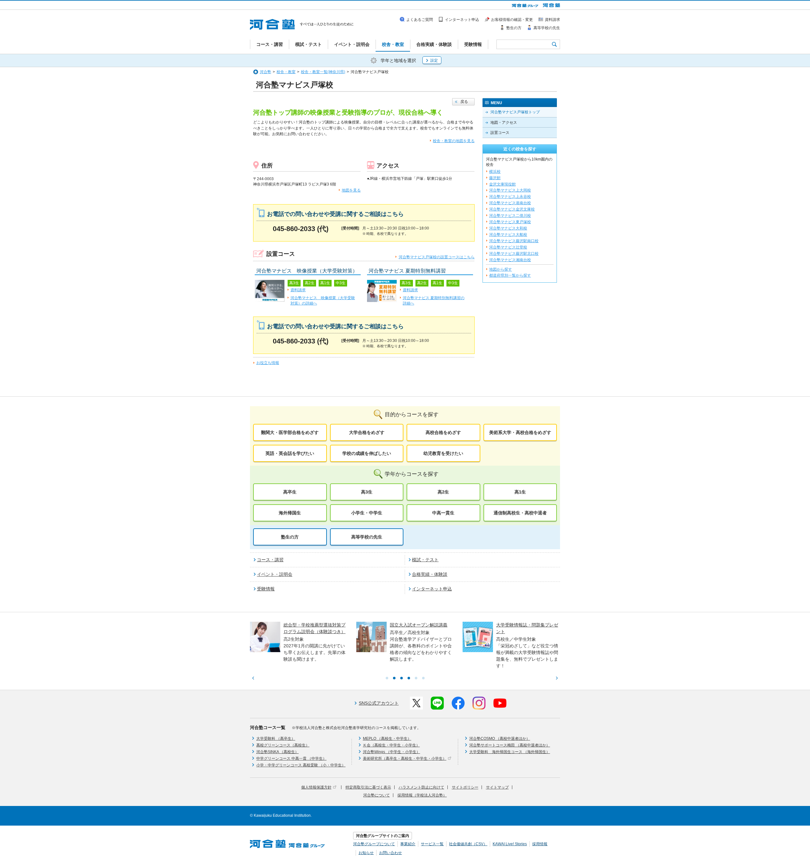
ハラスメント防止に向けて (421, 787)
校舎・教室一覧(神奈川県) (323, 72)
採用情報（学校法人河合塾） (422, 795)
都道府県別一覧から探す (510, 275)
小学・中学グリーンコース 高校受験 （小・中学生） (301, 765)
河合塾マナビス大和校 (508, 228)
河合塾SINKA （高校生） (277, 752)
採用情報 (539, 844)
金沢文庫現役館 (502, 184)
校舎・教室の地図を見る (454, 141)
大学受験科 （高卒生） (275, 738)
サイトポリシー (465, 787)
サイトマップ (497, 787)
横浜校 (495, 171)
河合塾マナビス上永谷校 (510, 196)
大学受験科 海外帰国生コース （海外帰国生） (509, 752)
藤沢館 (495, 178)
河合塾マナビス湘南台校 (510, 260)
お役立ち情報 (267, 363)
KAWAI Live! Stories (510, 844)
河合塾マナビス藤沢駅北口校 (514, 253)
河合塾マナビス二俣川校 (510, 215)
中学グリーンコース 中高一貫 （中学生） (291, 758)
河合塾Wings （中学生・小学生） (391, 752)
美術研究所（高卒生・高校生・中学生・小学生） (404, 758)
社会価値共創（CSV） (468, 844)
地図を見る (351, 190)
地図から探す (500, 269)
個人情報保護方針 (316, 787)
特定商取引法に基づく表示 (368, 787)
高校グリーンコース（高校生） (282, 745)
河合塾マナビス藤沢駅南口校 (514, 241)
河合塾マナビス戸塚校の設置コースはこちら (437, 257)
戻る (464, 101)
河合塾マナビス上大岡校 (510, 190)
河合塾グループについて (374, 844)
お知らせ (366, 853)
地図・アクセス (503, 122)
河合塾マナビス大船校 (508, 234)
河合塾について (376, 795)
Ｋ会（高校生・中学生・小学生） (391, 745)
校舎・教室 (286, 72)
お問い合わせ (390, 853)
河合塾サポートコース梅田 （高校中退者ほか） (509, 745)
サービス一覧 (432, 844)
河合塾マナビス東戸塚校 (510, 222)
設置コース (499, 132)
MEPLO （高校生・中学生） (387, 738)
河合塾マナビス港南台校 (510, 203)
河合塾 (265, 72)
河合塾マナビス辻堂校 (508, 247)
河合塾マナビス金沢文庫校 (512, 209)
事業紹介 (407, 844)
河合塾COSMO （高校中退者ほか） (499, 738)
